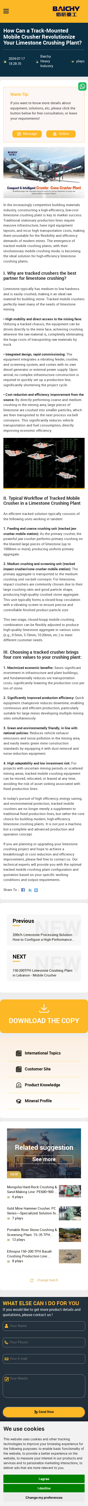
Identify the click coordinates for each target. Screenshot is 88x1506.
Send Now (46, 1412)
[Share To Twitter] (31, 890)
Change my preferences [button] (44, 1497)
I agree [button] (44, 1479)
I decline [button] (44, 1488)
